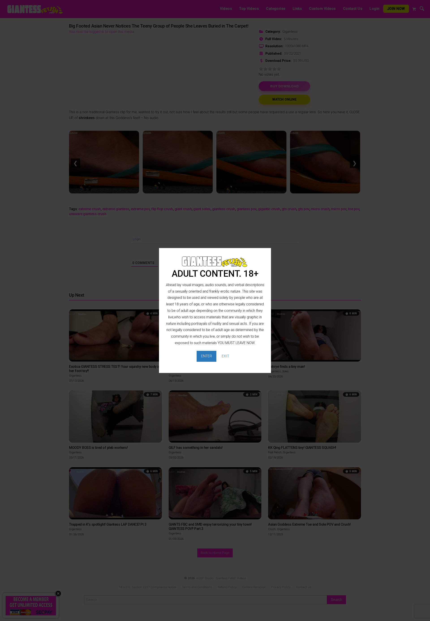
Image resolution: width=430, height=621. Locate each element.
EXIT (225, 356)
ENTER (206, 356)
